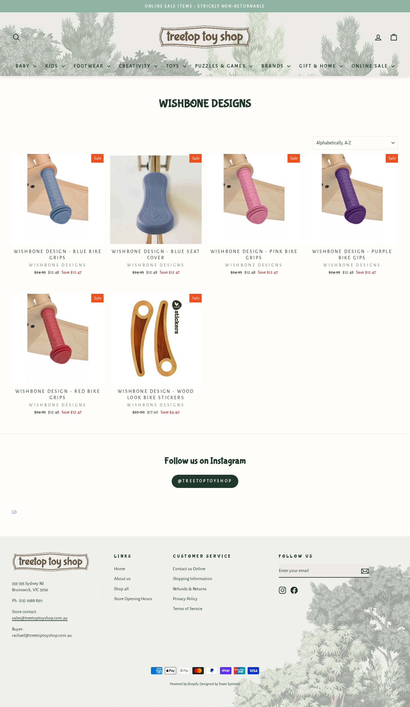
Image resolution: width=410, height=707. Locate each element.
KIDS (52, 66)
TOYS (174, 66)
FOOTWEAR (90, 66)
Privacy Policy (185, 599)
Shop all (121, 589)
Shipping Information (192, 578)
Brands (273, 66)
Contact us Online (189, 569)
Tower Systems (229, 684)
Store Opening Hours (133, 599)
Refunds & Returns (190, 589)
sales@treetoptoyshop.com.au (40, 618)
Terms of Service (187, 608)
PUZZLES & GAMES (221, 66)
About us (122, 578)
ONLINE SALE (371, 66)
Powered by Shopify (184, 684)
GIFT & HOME (318, 66)
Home (119, 569)
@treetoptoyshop (205, 481)
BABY (24, 66)
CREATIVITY (136, 66)
